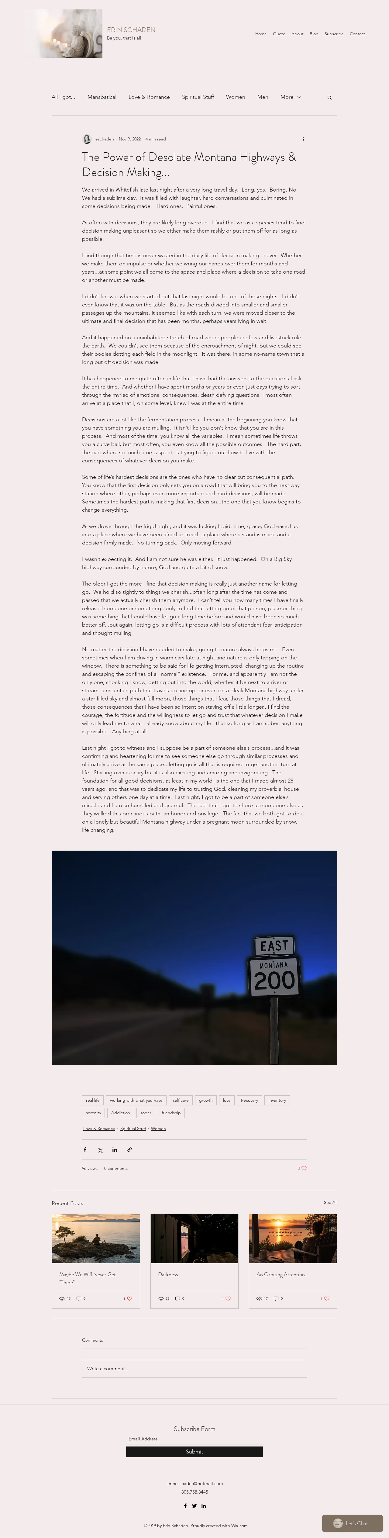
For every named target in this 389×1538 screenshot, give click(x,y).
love (227, 1100)
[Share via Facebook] (85, 1150)
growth (206, 1100)
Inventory (277, 1100)
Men (262, 97)
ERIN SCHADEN (131, 29)
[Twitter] (194, 1506)
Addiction (120, 1112)
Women (235, 97)
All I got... (63, 97)
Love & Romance (149, 97)
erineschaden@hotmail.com (195, 1483)
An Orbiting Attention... (282, 1274)
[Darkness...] (195, 1238)
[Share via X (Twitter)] (100, 1150)
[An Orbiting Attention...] (293, 1238)
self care (181, 1100)
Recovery (249, 1100)
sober (145, 1112)
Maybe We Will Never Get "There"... (87, 1278)
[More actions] (303, 139)
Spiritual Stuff (198, 97)
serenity (93, 1112)
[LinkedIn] (204, 1506)
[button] (329, 97)
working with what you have (136, 1100)
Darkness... (170, 1274)
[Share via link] (130, 1150)
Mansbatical (102, 97)
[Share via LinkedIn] (115, 1150)
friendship (171, 1112)
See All (330, 1202)
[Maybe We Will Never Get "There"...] (96, 1238)
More (287, 97)
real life (93, 1100)
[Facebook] (185, 1506)
